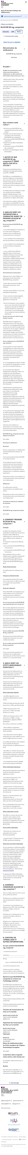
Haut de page (15, 1083)
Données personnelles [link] (7, 1139)
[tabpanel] (14, 557)
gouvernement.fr (17, 1100)
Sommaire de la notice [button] (11, 36)
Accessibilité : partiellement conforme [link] (9, 1136)
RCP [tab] (13, 32)
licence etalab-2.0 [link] (7, 1146)
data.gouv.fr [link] (15, 1104)
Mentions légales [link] (22, 1136)
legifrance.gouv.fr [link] (5, 1100)
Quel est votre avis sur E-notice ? (12, 16)
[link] (14, 11)
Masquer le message (25, 16)
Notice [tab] (19, 32)
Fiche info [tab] (6, 32)
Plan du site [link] (15, 1139)
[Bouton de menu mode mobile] (25, 2)
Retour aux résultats (7, 24)
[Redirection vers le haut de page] (24, 49)
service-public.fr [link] (5, 1104)
